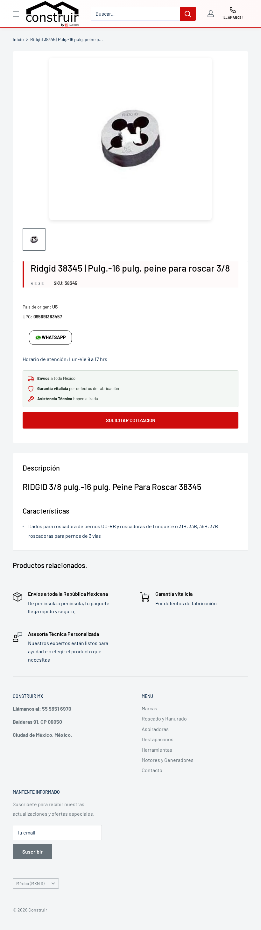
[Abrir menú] (16, 14)
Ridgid (38, 283)
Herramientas (157, 750)
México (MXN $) (30, 883)
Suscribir (32, 851)
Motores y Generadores (168, 760)
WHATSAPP (54, 337)
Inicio (18, 39)
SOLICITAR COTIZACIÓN (130, 420)
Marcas (149, 708)
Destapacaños (157, 739)
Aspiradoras (155, 729)
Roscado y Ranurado (164, 718)
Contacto (152, 770)
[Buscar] (188, 14)
